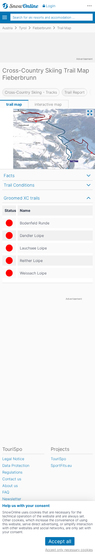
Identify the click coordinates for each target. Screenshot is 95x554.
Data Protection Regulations (15, 468)
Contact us (11, 479)
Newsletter (11, 499)
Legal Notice (13, 458)
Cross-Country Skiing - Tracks (31, 92)
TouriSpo (58, 458)
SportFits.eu (61, 465)
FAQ (5, 492)
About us (10, 485)
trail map (14, 104)
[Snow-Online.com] (20, 6)
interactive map (48, 104)
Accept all (59, 541)
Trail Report (74, 92)
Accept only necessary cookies (69, 550)
